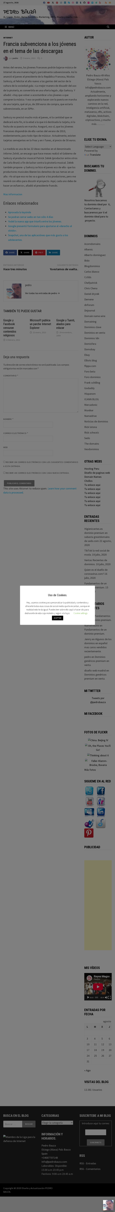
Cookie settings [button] (80, 613)
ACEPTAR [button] (57, 618)
